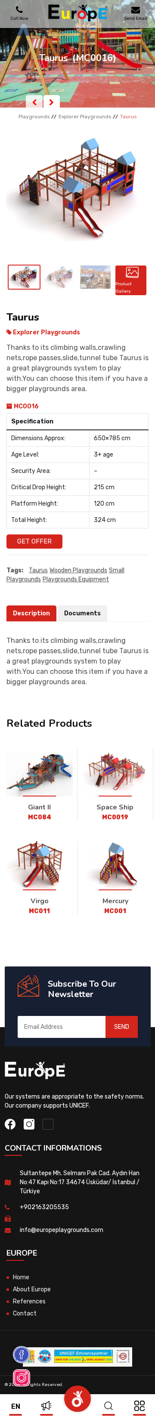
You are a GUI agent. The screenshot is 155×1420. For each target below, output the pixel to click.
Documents (82, 613)
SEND (121, 1027)
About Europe (32, 1289)
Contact (25, 1313)
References (29, 1301)
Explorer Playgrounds (85, 117)
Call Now (19, 18)
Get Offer (34, 541)
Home (21, 1277)
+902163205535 (44, 1207)
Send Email (135, 18)
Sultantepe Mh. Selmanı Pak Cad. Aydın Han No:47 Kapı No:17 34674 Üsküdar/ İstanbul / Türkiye (80, 1182)
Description (31, 613)
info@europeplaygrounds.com (61, 1230)
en (15, 1406)
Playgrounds (34, 117)
